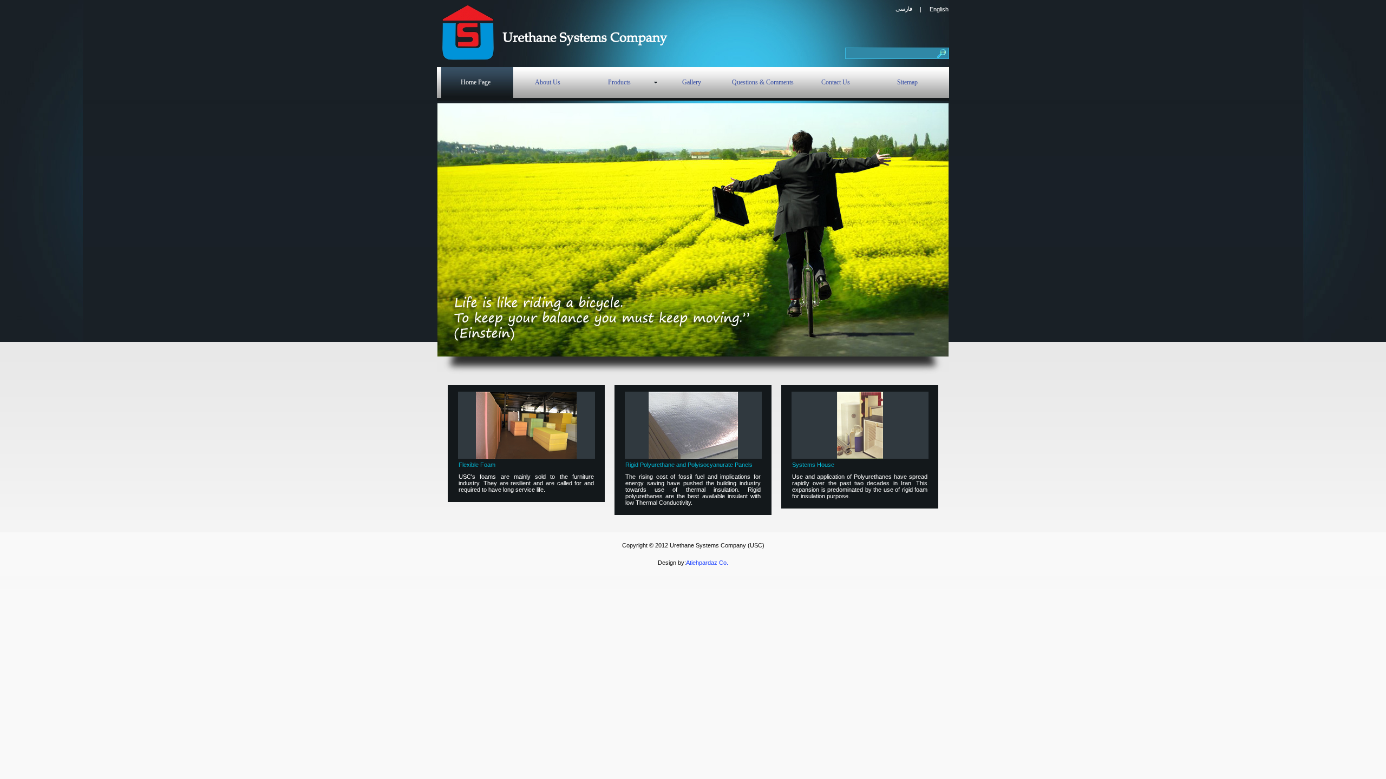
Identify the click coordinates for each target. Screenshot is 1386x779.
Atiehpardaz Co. (707, 562)
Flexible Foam (477, 464)
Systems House (813, 464)
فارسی (903, 8)
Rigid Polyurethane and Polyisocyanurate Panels (689, 464)
